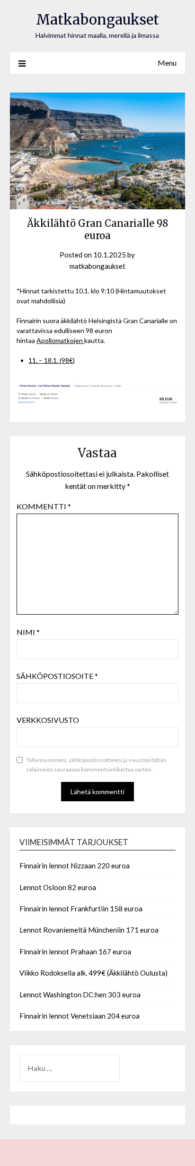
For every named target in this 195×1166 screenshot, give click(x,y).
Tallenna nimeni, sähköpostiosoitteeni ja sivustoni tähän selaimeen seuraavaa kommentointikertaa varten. (96, 764)
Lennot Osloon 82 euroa (57, 887)
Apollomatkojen (60, 340)
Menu (167, 62)
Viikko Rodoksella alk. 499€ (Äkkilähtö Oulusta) (93, 973)
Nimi (28, 631)
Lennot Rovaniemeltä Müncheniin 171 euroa (89, 930)
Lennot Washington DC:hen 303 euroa (80, 994)
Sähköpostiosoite (57, 675)
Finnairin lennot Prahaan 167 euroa (75, 951)
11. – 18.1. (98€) (51, 360)
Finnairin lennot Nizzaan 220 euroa (74, 865)
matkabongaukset (97, 266)
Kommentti (44, 506)
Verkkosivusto (48, 719)
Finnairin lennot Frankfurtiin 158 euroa (80, 908)
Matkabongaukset (97, 19)
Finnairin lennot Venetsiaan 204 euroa (79, 1016)
